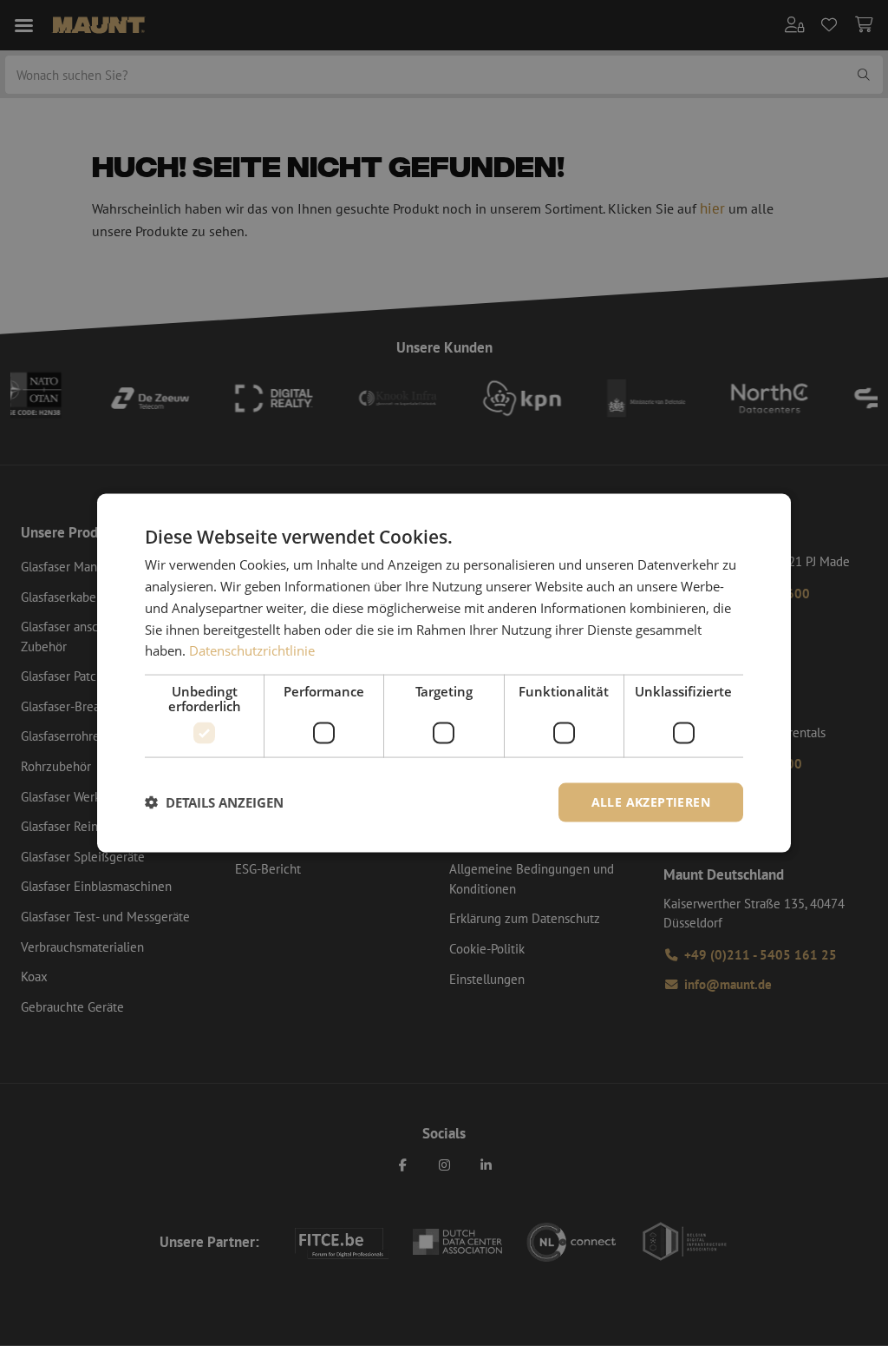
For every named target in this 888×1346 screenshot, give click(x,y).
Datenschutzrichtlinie (252, 650)
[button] (214, 802)
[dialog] (444, 673)
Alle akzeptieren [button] (650, 802)
